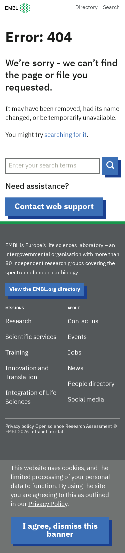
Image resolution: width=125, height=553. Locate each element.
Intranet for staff (47, 431)
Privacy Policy (47, 504)
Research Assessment (88, 426)
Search (111, 7)
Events (77, 337)
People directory (91, 384)
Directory (86, 7)
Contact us (83, 321)
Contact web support (54, 207)
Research (18, 321)
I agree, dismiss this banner (60, 530)
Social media (86, 400)
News (75, 368)
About (74, 308)
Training (16, 353)
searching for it (65, 135)
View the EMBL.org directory (44, 289)
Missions (14, 308)
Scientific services (30, 337)
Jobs (74, 353)
